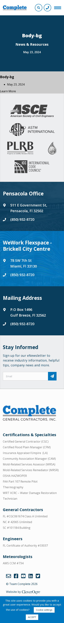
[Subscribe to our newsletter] (52, 376)
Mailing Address (22, 297)
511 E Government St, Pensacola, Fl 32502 (28, 208)
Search (38, 7)
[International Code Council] (32, 166)
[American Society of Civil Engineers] (32, 111)
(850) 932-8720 (22, 219)
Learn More (8, 91)
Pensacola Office (23, 193)
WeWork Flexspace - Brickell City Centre (27, 245)
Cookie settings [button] (44, 609)
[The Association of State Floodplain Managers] (52, 148)
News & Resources (32, 44)
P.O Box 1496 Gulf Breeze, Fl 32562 (28, 312)
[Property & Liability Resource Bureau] (20, 148)
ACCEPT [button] (32, 617)
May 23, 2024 (32, 52)
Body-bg (7, 77)
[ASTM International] (32, 129)
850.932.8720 (47, 7)
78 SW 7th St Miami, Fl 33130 (23, 263)
